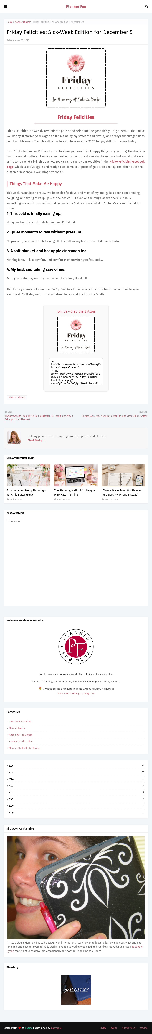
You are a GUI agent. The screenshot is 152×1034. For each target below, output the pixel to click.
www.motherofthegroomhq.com (76, 693)
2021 (76, 799)
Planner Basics (17, 728)
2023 (76, 785)
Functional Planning (20, 721)
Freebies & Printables (20, 741)
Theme (28, 1028)
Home (10, 22)
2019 (76, 812)
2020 (76, 805)
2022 (76, 792)
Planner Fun (76, 6)
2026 (76, 765)
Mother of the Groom (20, 734)
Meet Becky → (37, 440)
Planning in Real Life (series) (24, 748)
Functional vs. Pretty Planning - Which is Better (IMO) (26, 492)
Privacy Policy (129, 1028)
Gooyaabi (56, 1028)
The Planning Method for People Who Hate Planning (74, 492)
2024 (76, 779)
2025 (76, 772)
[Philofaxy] (76, 1003)
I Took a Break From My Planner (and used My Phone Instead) (121, 492)
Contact (144, 1028)
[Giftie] (76, 938)
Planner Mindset (22, 22)
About (114, 1028)
